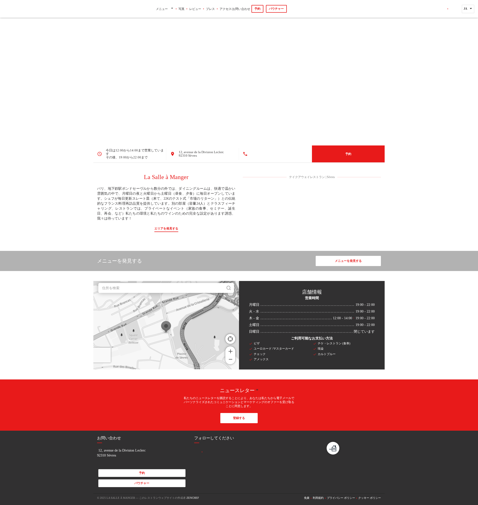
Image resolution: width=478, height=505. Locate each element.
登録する (239, 418)
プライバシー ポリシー (341, 497)
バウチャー (276, 8)
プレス (210, 9)
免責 (306, 497)
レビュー (195, 9)
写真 (181, 9)
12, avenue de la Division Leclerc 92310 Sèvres (201, 153)
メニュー (162, 9)
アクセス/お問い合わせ (235, 9)
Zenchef (192, 497)
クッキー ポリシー (369, 497)
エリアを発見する (166, 228)
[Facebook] (442, 9)
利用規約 (318, 497)
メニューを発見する (348, 261)
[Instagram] (453, 9)
